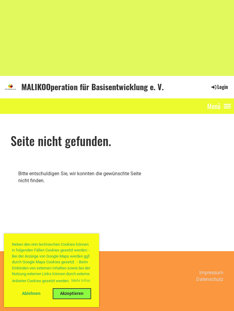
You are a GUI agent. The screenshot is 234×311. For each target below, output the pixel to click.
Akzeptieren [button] (71, 293)
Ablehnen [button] (31, 293)
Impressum (211, 272)
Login (222, 87)
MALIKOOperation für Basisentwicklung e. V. (92, 86)
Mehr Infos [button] (80, 280)
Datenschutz (209, 279)
